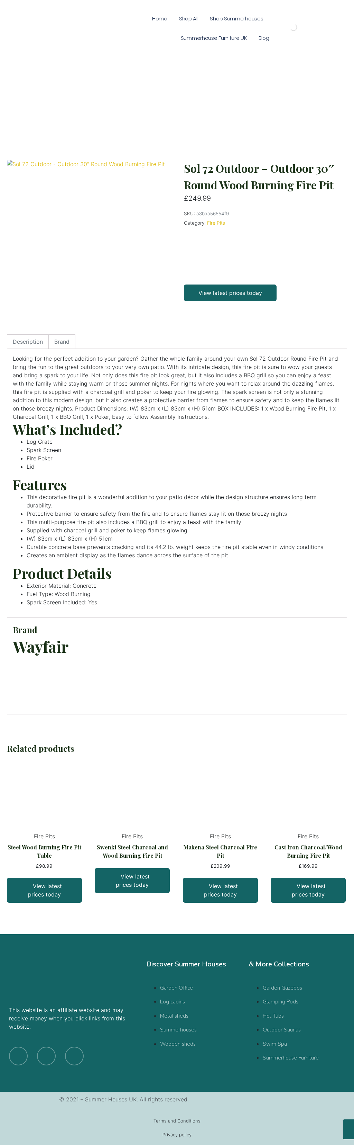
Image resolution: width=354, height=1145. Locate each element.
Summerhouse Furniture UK (214, 38)
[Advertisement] (177, 99)
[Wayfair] (210, 254)
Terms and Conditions (177, 1121)
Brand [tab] (61, 341)
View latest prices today (230, 292)
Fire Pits (216, 223)
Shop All (188, 18)
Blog (264, 38)
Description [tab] (28, 341)
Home (159, 18)
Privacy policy (177, 1134)
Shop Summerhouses (236, 18)
